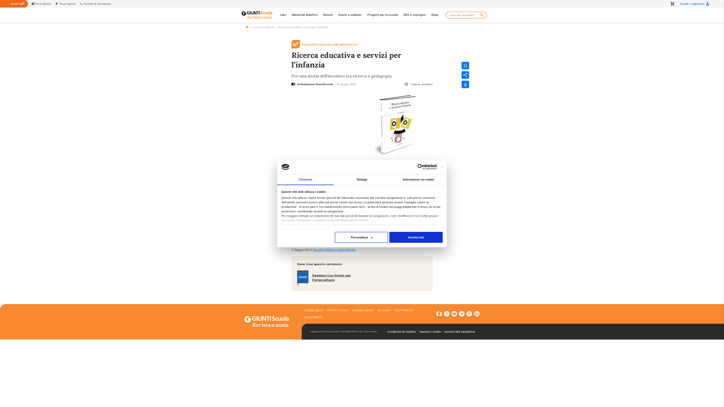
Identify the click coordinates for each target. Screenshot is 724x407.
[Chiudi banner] (442, 167)
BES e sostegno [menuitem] (415, 15)
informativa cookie (355, 220)
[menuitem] (439, 314)
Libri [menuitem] (283, 15)
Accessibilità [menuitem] (313, 317)
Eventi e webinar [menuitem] (350, 15)
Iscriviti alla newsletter (460, 331)
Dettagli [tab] (362, 179)
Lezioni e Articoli (264, 27)
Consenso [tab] (305, 179)
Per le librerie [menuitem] (43, 3)
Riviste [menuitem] (328, 15)
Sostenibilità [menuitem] (403, 310)
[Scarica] (465, 84)
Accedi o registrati (692, 3)
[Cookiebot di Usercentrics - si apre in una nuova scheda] (420, 167)
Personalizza (359, 237)
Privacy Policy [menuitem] (337, 310)
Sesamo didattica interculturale (334, 250)
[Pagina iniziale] (247, 27)
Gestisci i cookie (430, 331)
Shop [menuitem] (434, 15)
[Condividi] (465, 75)
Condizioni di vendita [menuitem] (401, 331)
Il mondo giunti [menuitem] (363, 310)
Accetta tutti (416, 237)
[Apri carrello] (672, 4)
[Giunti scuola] (270, 322)
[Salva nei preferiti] (465, 65)
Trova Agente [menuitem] (67, 3)
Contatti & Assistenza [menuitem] (96, 3)
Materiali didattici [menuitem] (305, 15)
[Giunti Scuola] (257, 15)
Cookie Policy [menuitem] (314, 310)
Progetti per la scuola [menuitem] (382, 15)
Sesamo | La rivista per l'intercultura (331, 277)
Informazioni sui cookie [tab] (418, 179)
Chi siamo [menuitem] (384, 310)
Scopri (15, 3)
